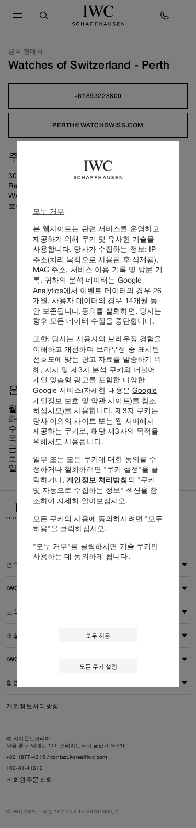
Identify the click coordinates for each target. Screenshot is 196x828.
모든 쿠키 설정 (98, 666)
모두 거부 (49, 211)
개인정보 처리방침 (97, 480)
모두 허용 (98, 635)
